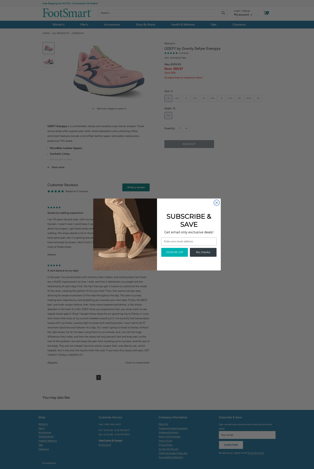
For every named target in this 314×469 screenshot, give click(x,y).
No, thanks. (203, 252)
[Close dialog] (216, 203)
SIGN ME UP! (174, 252)
